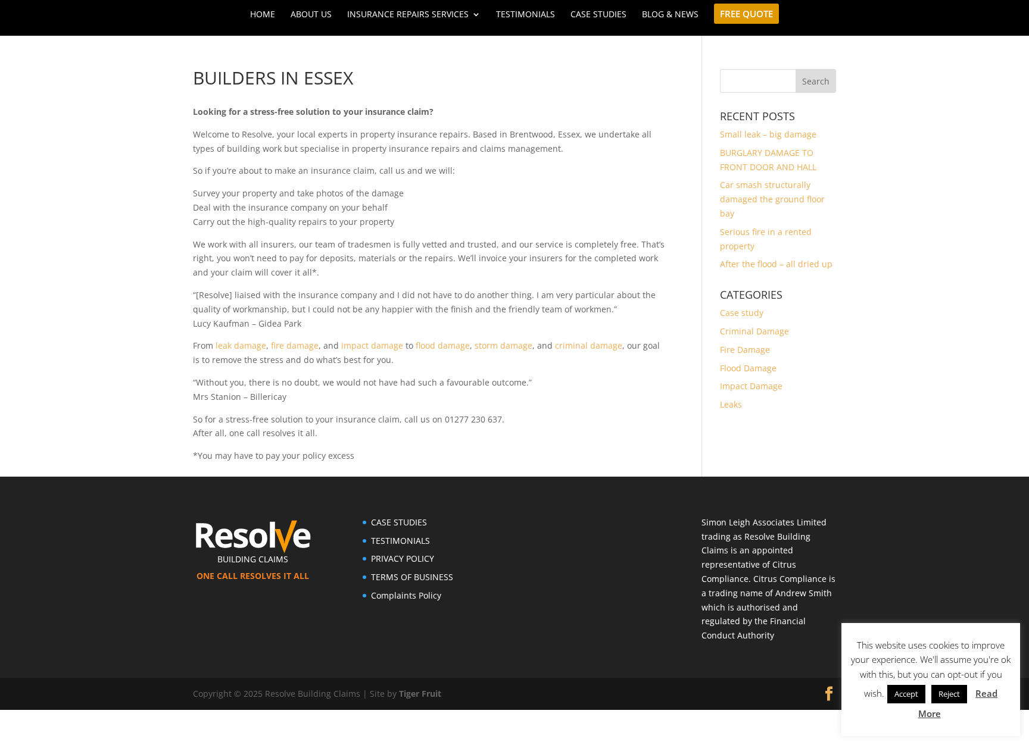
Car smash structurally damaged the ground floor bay (772, 199)
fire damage (294, 345)
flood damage (443, 345)
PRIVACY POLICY (402, 558)
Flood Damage (748, 368)
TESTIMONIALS (400, 540)
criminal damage (588, 345)
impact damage (371, 345)
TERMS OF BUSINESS (412, 577)
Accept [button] (906, 694)
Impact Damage (751, 386)
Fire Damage (745, 349)
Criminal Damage (754, 331)
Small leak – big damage (768, 134)
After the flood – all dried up (776, 264)
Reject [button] (949, 694)
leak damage (241, 345)
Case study (741, 312)
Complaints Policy (406, 595)
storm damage (503, 345)
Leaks (731, 404)
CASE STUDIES (399, 522)
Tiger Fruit (420, 693)
